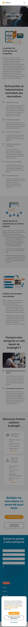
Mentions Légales (8, 607)
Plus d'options (14, 622)
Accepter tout (14, 613)
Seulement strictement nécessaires (14, 617)
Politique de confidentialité (14, 606)
